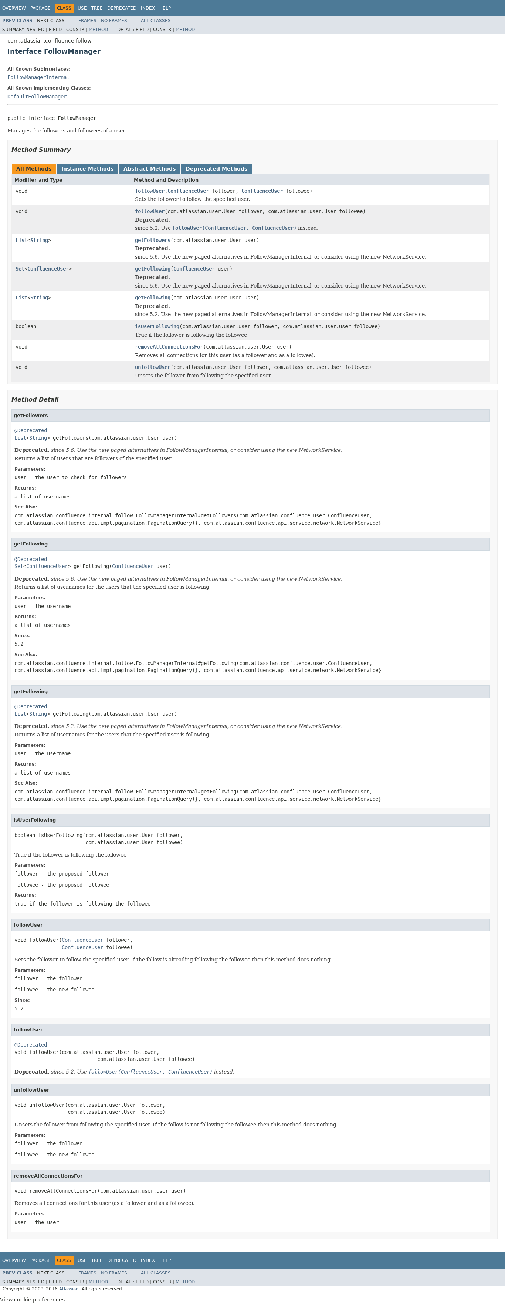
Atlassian (69, 1288)
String (39, 240)
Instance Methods (87, 169)
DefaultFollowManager (37, 97)
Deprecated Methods (216, 169)
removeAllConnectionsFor (169, 347)
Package (40, 8)
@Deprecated (30, 430)
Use (82, 8)
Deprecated (121, 8)
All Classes (156, 20)
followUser (150, 191)
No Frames (114, 20)
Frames (87, 20)
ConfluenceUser (188, 191)
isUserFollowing (157, 326)
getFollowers (152, 240)
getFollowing (152, 269)
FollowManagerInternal (38, 77)
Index (148, 8)
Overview (14, 8)
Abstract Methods (149, 169)
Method (98, 29)
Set (20, 269)
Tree (97, 8)
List (21, 240)
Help (165, 8)
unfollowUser (152, 367)
